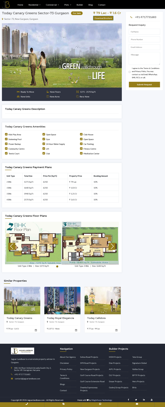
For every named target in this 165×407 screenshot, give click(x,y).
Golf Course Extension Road (92, 381)
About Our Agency (68, 357)
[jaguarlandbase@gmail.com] (137, 404)
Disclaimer (64, 363)
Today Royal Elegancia (60, 318)
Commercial (51, 4)
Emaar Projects (115, 381)
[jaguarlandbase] (63, 404)
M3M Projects (115, 357)
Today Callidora (96, 318)
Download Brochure (103, 18)
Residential (33, 4)
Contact (101, 4)
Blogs (62, 384)
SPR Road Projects (88, 363)
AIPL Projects (115, 369)
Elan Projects (114, 363)
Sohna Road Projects (89, 357)
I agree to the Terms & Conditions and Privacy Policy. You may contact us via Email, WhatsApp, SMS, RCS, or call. (145, 73)
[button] (11, 55)
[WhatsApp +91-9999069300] (100, 404)
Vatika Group (137, 369)
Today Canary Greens (19, 318)
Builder (80, 4)
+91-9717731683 (145, 17)
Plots (66, 4)
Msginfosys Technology (102, 400)
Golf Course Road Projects (91, 375)
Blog (90, 4)
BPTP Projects (138, 375)
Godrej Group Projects (118, 387)
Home (20, 4)
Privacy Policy (66, 369)
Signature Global (139, 363)
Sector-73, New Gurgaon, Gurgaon (21, 19)
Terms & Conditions (64, 376)
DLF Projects (114, 375)
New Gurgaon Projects (90, 369)
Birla (134, 387)
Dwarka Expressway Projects (89, 389)
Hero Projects (138, 381)
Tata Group (137, 357)
